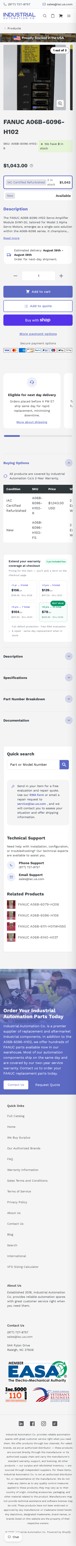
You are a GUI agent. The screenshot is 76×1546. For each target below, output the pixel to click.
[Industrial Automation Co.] (19, 16)
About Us (13, 1213)
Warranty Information (22, 1169)
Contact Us (16, 1084)
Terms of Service (19, 1191)
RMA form (37, 795)
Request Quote (47, 1085)
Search (12, 1245)
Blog (10, 1234)
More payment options (38, 334)
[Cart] (61, 16)
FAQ (10, 1159)
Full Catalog (15, 1116)
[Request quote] (53, 16)
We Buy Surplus (18, 1137)
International (16, 1256)
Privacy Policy (17, 1202)
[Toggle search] (45, 16)
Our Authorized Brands (23, 1148)
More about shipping (31, 422)
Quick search (20, 753)
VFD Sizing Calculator (23, 1266)
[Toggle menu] (69, 16)
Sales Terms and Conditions (27, 1180)
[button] (35, 107)
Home (11, 1126)
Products (14, 28)
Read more (11, 238)
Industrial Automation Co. (31, 1532)
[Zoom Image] (60, 103)
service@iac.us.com (31, 803)
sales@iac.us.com (20, 1336)
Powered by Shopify (59, 1532)
